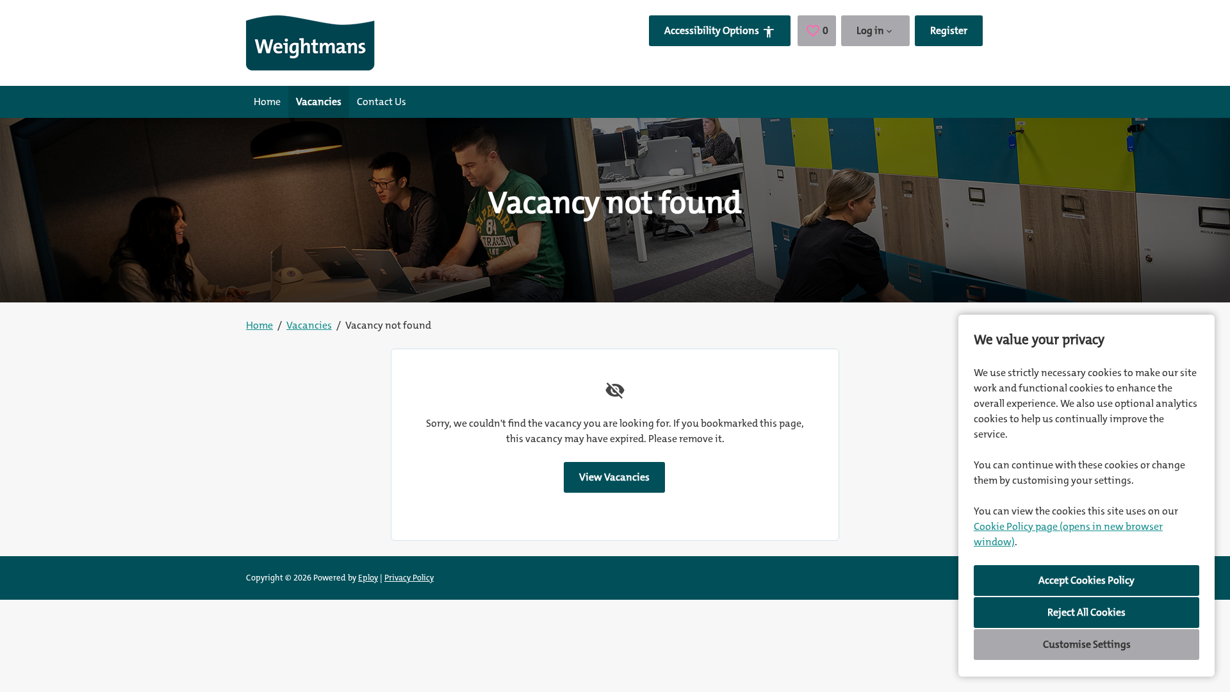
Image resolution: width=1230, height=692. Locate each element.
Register (948, 30)
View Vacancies (614, 477)
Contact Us (381, 101)
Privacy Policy (409, 577)
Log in (870, 30)
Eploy (368, 577)
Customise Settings (1087, 644)
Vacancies (318, 101)
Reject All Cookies (1086, 612)
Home (267, 101)
